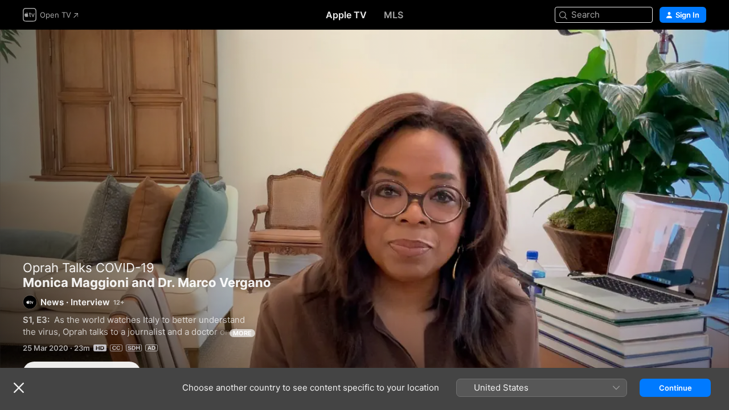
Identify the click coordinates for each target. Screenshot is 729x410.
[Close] (19, 388)
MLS (393, 14)
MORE (242, 333)
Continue (675, 387)
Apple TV (346, 14)
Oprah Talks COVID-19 (88, 267)
